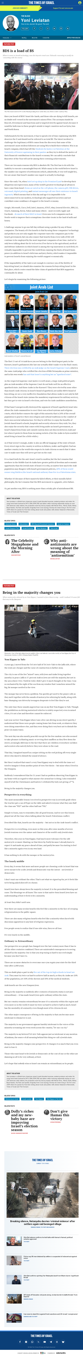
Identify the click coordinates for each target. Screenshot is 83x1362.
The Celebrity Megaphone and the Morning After (24, 546)
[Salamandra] (60, 1353)
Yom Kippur (39, 1099)
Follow (25, 29)
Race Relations (41, 528)
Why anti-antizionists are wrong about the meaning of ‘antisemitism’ (64, 548)
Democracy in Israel (12, 1099)
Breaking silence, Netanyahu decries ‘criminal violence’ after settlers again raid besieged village (42, 1222)
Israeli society (26, 1099)
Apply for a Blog (73, 38)
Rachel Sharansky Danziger (19, 1133)
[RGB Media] (43, 1353)
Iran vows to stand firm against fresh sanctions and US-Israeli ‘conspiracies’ (51, 1314)
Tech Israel (54, 528)
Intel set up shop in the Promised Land (44, 181)
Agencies (51, 1227)
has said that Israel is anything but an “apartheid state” (47, 374)
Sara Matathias (16, 555)
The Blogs (25, 16)
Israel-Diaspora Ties (12, 528)
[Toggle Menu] (2, 2)
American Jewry (11, 524)
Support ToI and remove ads (63, 8)
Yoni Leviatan (35, 20)
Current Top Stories (42, 1163)
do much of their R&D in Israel (28, 214)
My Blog (24, 38)
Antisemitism (24, 524)
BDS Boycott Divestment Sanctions (43, 524)
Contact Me (46, 38)
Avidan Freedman (55, 1122)
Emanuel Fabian (35, 1227)
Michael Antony (55, 558)
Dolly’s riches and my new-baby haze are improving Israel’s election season (24, 1120)
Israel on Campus (63, 524)
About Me (34, 38)
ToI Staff (43, 1227)
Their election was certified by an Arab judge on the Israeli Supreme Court (37, 368)
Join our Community (20, 8)
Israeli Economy (28, 528)
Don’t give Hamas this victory (59, 1115)
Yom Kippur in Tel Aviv (54, 1099)
